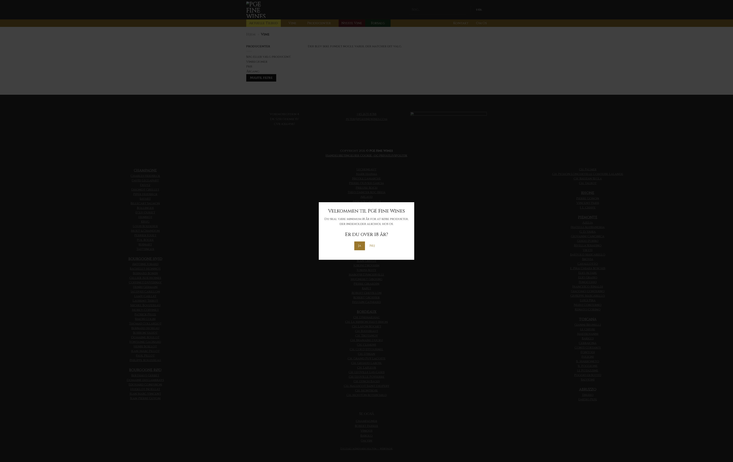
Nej (372, 246)
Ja (359, 246)
